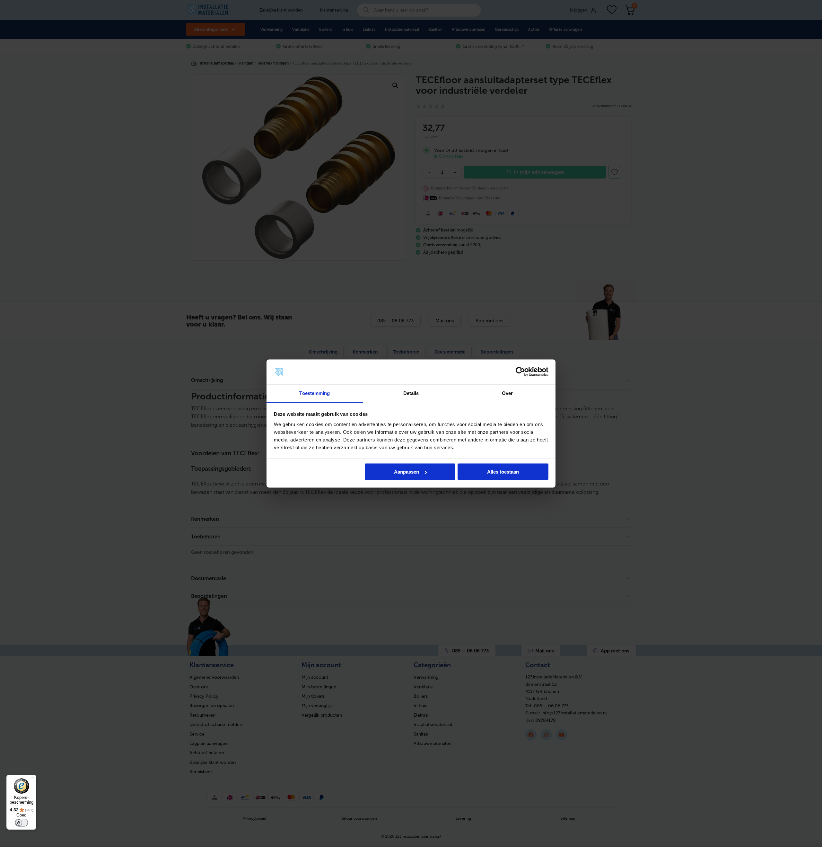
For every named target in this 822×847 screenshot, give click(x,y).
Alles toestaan (503, 472)
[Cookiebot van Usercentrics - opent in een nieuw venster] (520, 372)
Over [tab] (507, 393)
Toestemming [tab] (314, 393)
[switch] (21, 822)
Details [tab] (411, 393)
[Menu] (32, 778)
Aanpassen (406, 472)
